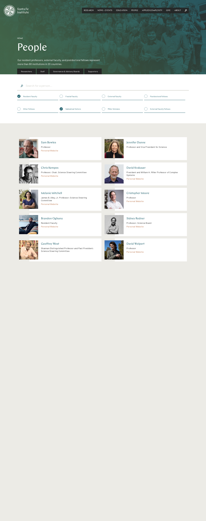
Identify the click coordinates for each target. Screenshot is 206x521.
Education (121, 10)
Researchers (26, 71)
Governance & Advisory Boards (66, 71)
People (134, 10)
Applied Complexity (152, 10)
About (177, 10)
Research (89, 10)
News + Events (105, 10)
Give (168, 10)
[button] (89, 10)
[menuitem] (26, 71)
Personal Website (49, 150)
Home (20, 38)
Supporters (93, 71)
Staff (42, 71)
